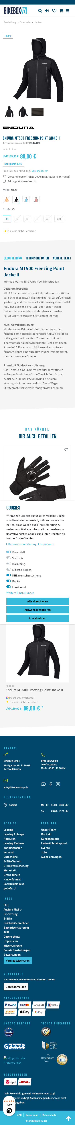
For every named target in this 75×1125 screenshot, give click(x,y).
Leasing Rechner (14, 843)
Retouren (9, 838)
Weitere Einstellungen (20, 593)
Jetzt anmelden (16, 987)
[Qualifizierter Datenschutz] (63, 1060)
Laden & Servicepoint (54, 843)
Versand (8, 852)
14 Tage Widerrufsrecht (22, 181)
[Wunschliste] (54, 10)
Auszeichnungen (51, 857)
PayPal (16, 581)
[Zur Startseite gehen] (16, 10)
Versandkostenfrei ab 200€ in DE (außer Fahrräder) (39, 176)
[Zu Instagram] (59, 784)
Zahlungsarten (13, 847)
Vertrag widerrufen (17, 960)
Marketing (18, 564)
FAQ (6, 905)
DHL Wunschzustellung (26, 575)
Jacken (38, 22)
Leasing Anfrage (14, 834)
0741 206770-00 (49, 760)
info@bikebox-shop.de (16, 787)
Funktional (19, 587)
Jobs (44, 852)
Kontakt (46, 834)
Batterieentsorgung (16, 927)
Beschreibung (13, 258)
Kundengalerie (50, 838)
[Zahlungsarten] (11, 1005)
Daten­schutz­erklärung (22, 544)
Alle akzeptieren (37, 601)
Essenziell (18, 552)
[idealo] (10, 1033)
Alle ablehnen (37, 618)
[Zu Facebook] (52, 784)
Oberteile (25, 22)
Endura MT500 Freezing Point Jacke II (34, 690)
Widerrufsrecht (13, 945)
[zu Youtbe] (44, 784)
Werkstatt (10, 870)
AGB (6, 932)
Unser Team (48, 829)
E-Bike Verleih (12, 861)
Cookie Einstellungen (17, 950)
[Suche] (40, 10)
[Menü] (67, 10)
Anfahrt (13, 805)
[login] (47, 10)
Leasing (8, 829)
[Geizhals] (16, 1047)
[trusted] (47, 1033)
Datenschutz (12, 936)
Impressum (11, 941)
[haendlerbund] (49, 1060)
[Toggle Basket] (61, 10)
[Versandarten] (11, 1081)
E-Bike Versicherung (16, 866)
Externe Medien (21, 569)
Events (45, 847)
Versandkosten (40, 170)
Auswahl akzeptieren (38, 610)
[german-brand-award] (50, 1046)
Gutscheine (11, 857)
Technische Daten (37, 258)
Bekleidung (10, 22)
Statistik (17, 558)
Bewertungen (12, 954)
